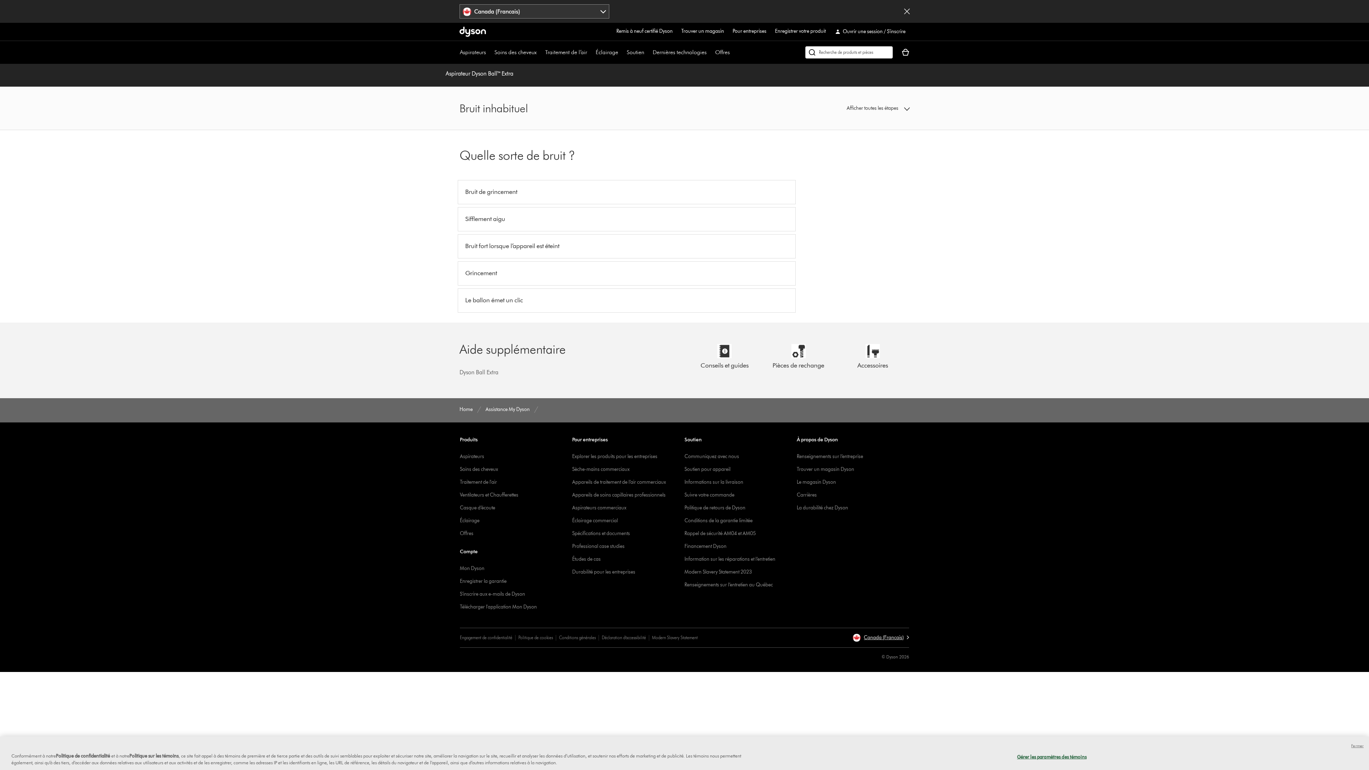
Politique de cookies (535, 637)
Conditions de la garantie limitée (718, 521)
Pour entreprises (749, 31)
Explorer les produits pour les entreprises (614, 456)
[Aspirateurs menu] (489, 52)
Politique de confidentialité (83, 756)
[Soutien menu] (647, 52)
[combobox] (535, 11)
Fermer (1357, 745)
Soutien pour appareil (707, 469)
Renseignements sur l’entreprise (830, 456)
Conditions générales (577, 637)
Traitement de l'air (478, 482)
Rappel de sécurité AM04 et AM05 (720, 533)
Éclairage (607, 52)
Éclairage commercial (595, 521)
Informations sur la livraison (713, 482)
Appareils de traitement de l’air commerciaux (619, 482)
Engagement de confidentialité (486, 637)
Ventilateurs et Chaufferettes (489, 495)
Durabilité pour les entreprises (603, 572)
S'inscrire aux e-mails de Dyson (492, 594)
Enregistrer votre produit (800, 31)
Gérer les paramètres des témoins (1052, 757)
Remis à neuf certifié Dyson (644, 31)
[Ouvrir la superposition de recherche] (849, 52)
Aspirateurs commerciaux (599, 508)
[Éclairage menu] (621, 52)
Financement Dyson (705, 546)
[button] (858, 108)
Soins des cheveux (515, 52)
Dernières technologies (680, 52)
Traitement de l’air (566, 52)
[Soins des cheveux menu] (540, 52)
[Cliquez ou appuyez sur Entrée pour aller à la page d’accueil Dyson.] (473, 32)
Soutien (635, 52)
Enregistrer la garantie (483, 581)
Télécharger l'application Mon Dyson (498, 607)
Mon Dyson (472, 568)
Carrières (807, 495)
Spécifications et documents (601, 533)
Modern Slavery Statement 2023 (718, 572)
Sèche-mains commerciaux (601, 469)
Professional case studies (598, 546)
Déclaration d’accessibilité (624, 637)
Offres (722, 52)
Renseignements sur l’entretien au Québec (728, 585)
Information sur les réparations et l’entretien (729, 559)
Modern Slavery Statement (675, 637)
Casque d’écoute (477, 508)
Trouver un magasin (702, 31)
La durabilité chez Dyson (822, 508)
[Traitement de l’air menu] (590, 52)
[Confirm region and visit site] (907, 11)
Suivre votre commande (709, 495)
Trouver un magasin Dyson (825, 469)
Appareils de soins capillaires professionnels (619, 495)
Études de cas (586, 559)
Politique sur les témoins (154, 756)
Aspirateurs (473, 52)
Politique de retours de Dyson (714, 508)
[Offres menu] (733, 52)
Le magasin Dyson (816, 482)
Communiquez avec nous (711, 456)
